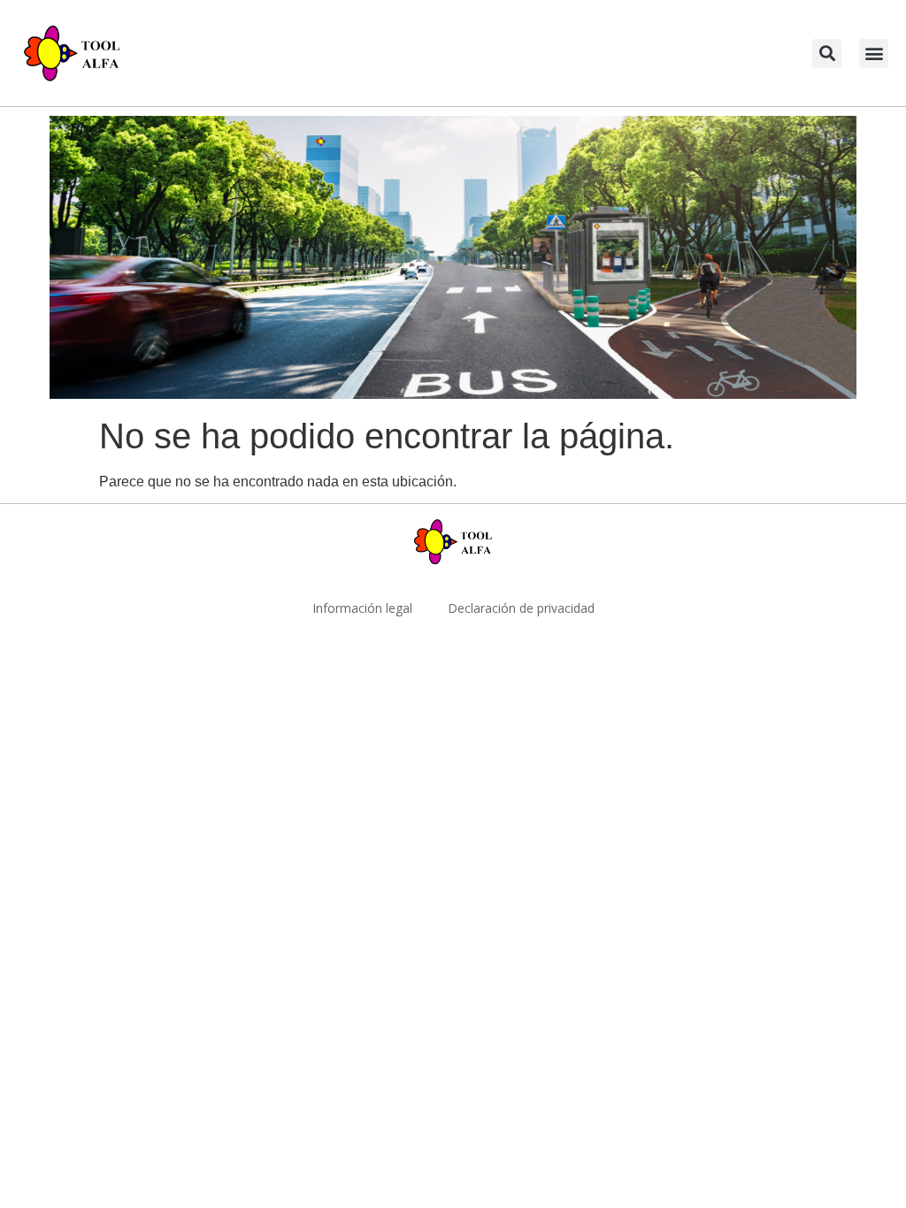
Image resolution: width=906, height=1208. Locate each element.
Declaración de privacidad (521, 608)
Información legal (362, 608)
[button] (826, 53)
